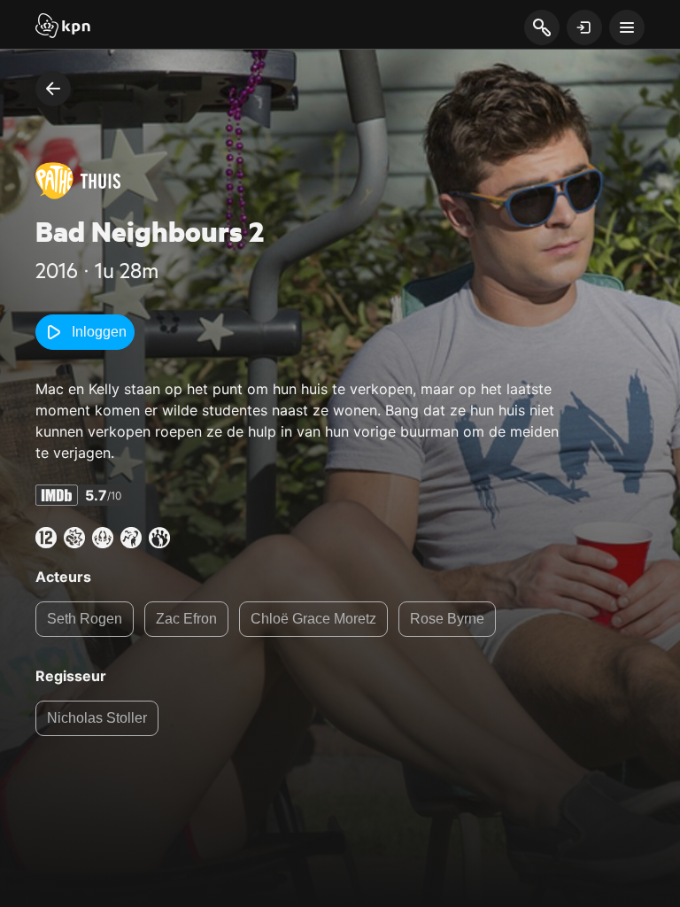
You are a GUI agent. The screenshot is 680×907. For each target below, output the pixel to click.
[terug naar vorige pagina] (53, 88)
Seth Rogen (84, 618)
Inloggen (99, 331)
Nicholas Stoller (97, 717)
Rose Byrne (447, 618)
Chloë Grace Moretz (313, 618)
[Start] (63, 27)
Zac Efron (186, 618)
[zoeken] (541, 28)
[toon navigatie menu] (627, 27)
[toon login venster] (584, 27)
